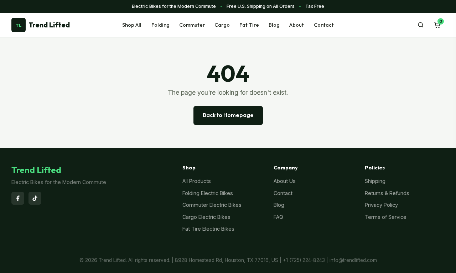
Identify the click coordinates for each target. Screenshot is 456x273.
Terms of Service (385, 217)
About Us (285, 181)
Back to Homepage (228, 115)
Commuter (192, 25)
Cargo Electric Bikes (206, 217)
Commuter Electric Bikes (212, 205)
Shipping (375, 181)
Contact (324, 25)
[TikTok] (34, 198)
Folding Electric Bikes (207, 193)
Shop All (131, 25)
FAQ (278, 217)
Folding (160, 25)
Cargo (222, 25)
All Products (196, 181)
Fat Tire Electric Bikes (208, 229)
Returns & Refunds (387, 193)
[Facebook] (17, 198)
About (296, 25)
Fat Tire (249, 25)
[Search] (420, 24)
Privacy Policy (381, 205)
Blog (274, 25)
